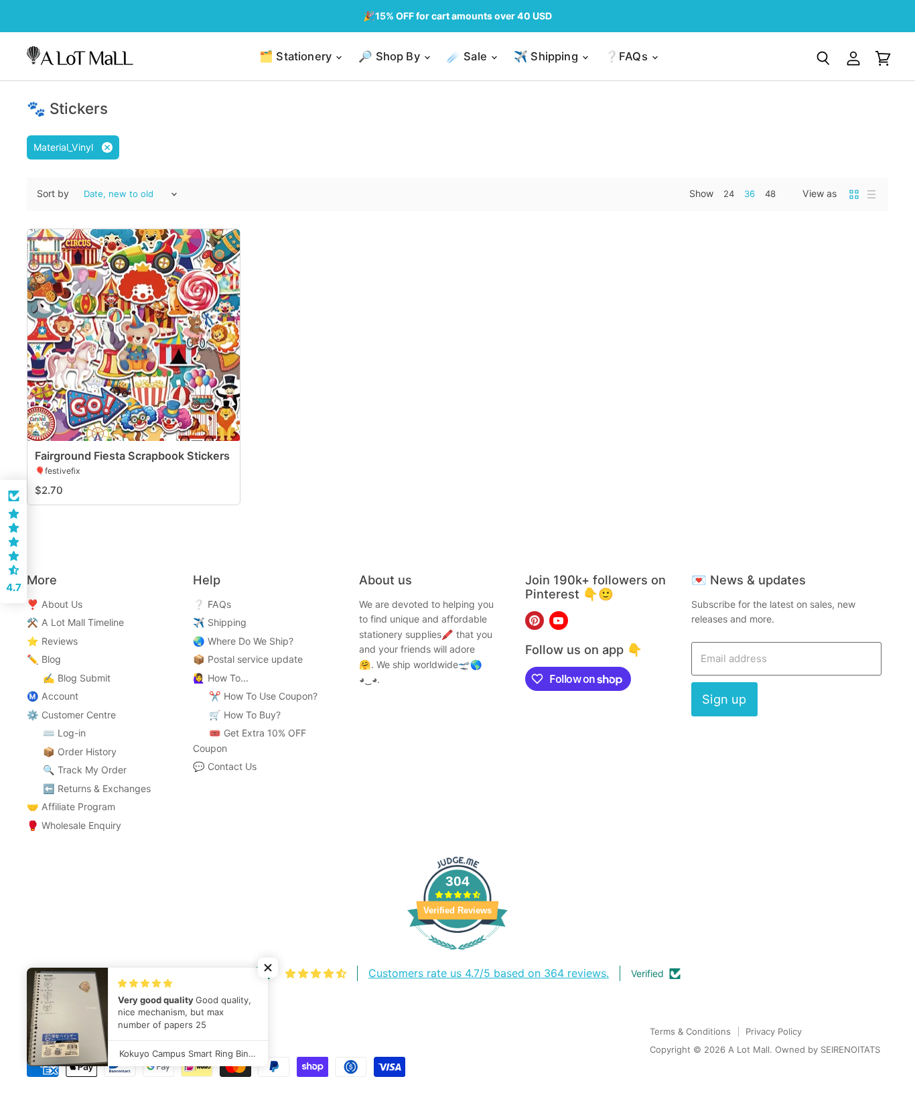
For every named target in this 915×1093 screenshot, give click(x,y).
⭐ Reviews (52, 641)
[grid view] (854, 194)
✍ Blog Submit (69, 678)
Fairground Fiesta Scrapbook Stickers (132, 455)
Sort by (53, 193)
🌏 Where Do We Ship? (243, 641)
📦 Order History (72, 751)
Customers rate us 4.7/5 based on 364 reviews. (488, 973)
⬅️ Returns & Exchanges (89, 788)
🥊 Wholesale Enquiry (74, 825)
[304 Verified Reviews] (457, 956)
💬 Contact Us (225, 766)
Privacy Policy (774, 1031)
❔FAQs (627, 56)
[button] (13, 541)
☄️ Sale (468, 56)
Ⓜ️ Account (52, 696)
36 (749, 193)
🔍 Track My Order (77, 769)
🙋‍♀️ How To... (221, 678)
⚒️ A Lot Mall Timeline (75, 622)
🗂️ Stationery (296, 56)
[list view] (871, 194)
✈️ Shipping (547, 56)
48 (770, 193)
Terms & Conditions (690, 1031)
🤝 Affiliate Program (71, 806)
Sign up (724, 699)
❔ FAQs (212, 604)
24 (728, 193)
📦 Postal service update (248, 659)
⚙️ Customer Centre (71, 714)
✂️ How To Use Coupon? (255, 696)
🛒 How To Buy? (237, 714)
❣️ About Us (54, 604)
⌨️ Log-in (56, 732)
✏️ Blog (44, 659)
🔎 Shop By (390, 56)
